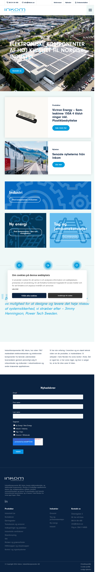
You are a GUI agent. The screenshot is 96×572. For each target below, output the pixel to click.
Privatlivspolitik (86, 564)
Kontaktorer (9, 517)
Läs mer (58, 165)
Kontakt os (17, 71)
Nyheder (68, 2)
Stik (6, 539)
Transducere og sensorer (15, 524)
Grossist (53, 513)
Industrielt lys (10, 513)
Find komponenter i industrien (24, 200)
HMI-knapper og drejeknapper (17, 546)
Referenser (58, 2)
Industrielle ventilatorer (14, 531)
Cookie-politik (85, 567)
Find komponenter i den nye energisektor (25, 232)
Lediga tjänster (86, 569)
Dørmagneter (10, 521)
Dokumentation (82, 2)
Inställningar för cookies (65, 295)
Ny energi (54, 523)
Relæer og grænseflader (15, 542)
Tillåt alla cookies (29, 295)
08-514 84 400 (13, 2)
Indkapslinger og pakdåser (15, 528)
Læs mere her (61, 128)
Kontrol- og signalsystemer (15, 549)
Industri (52, 527)
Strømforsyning (10, 535)
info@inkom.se (29, 2)
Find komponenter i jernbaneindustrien (70, 237)
